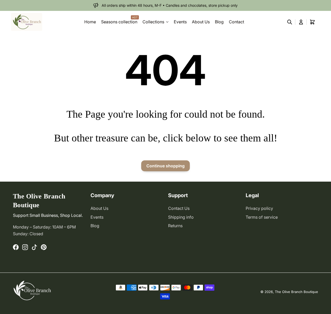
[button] (289, 22)
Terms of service (262, 217)
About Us (99, 208)
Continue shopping (165, 165)
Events (97, 217)
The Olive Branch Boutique (296, 292)
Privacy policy (259, 208)
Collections (153, 21)
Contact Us (179, 208)
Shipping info (181, 217)
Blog (95, 225)
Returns (175, 225)
